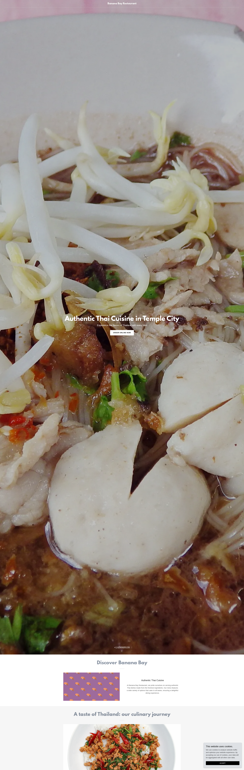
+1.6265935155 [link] (122, 647)
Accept (223, 763)
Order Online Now (122, 333)
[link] (122, 4)
